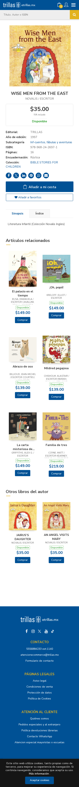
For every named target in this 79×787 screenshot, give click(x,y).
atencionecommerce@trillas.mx (40, 655)
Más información (39, 773)
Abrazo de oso (23, 366)
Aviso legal (39, 681)
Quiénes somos (39, 718)
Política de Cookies (39, 698)
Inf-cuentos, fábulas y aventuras (51, 142)
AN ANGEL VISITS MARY (56, 537)
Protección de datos (39, 692)
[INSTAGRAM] (33, 631)
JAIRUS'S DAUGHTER (23, 537)
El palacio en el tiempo (22, 293)
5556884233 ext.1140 (39, 649)
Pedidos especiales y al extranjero (39, 724)
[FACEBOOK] (26, 631)
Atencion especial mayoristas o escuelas (39, 742)
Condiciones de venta (39, 687)
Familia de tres (56, 445)
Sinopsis (17, 213)
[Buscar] (74, 14)
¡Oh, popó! (56, 287)
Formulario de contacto (40, 661)
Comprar (22, 320)
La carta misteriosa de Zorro (22, 447)
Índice (39, 213)
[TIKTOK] (52, 631)
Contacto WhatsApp (39, 736)
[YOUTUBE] (46, 631)
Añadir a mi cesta (42, 187)
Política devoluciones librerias (39, 730)
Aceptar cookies (39, 780)
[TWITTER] (39, 631)
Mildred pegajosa (56, 368)
